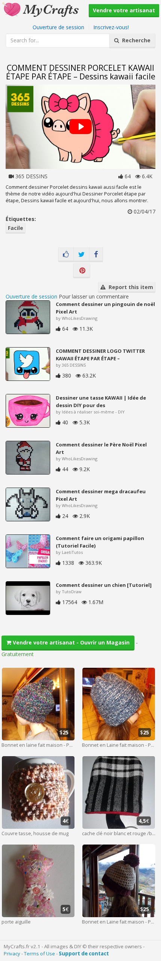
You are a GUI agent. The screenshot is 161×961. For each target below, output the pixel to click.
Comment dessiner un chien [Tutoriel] (104, 585)
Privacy (12, 953)
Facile (15, 227)
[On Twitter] (81, 254)
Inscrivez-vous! (111, 27)
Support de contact (84, 953)
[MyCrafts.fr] (41, 8)
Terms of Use (39, 953)
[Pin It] (81, 270)
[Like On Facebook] (66, 254)
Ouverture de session (58, 27)
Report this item (129, 287)
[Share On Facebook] (96, 254)
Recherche (135, 40)
